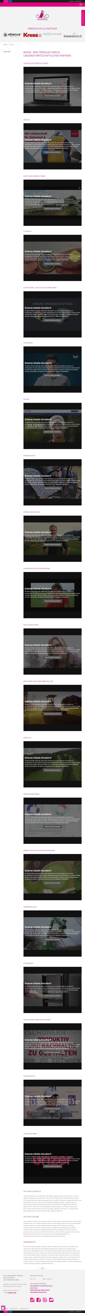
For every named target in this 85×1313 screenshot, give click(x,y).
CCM (10, 1)
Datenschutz (24, 1309)
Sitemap (6, 1309)
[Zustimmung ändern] (3, 1308)
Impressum (14, 1309)
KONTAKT (78, 1)
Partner (12, 44)
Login (71, 1)
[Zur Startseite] (42, 15)
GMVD (6, 1)
